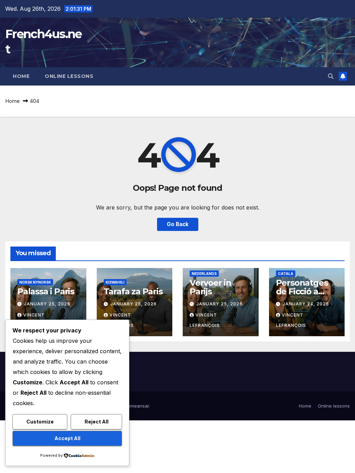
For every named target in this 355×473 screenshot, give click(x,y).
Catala (285, 273)
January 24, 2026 (306, 303)
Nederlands (204, 273)
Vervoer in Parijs (210, 287)
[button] (331, 76)
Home (21, 76)
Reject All (97, 422)
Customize (40, 422)
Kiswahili (115, 282)
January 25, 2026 (47, 303)
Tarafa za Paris (133, 291)
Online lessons (69, 76)
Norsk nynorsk (35, 282)
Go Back (178, 224)
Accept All (67, 438)
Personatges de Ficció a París (302, 291)
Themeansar (135, 406)
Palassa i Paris (45, 291)
